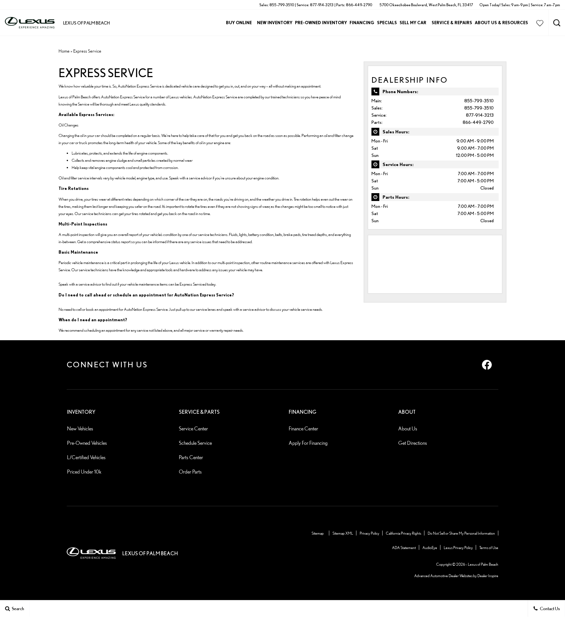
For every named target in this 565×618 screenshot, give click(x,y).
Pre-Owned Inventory (321, 22)
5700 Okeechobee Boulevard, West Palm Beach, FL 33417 (426, 5)
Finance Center (303, 429)
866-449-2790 (478, 122)
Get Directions (412, 443)
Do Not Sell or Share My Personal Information (461, 533)
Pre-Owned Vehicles (87, 443)
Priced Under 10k (84, 472)
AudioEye (429, 547)
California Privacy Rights (403, 533)
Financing (362, 22)
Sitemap (318, 533)
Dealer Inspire (487, 575)
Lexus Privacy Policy (458, 547)
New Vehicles (80, 429)
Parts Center (191, 457)
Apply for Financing (308, 443)
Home (64, 51)
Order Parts (190, 472)
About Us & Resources (501, 22)
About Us (407, 429)
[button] (557, 23)
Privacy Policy (369, 533)
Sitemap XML (343, 533)
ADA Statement (404, 547)
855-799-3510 (479, 100)
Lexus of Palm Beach (483, 564)
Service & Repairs (452, 22)
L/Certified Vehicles (86, 457)
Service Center (193, 429)
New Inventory (274, 22)
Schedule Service (195, 443)
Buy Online (239, 22)
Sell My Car (413, 22)
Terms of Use (488, 547)
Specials (387, 22)
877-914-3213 (480, 115)
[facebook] (487, 365)
